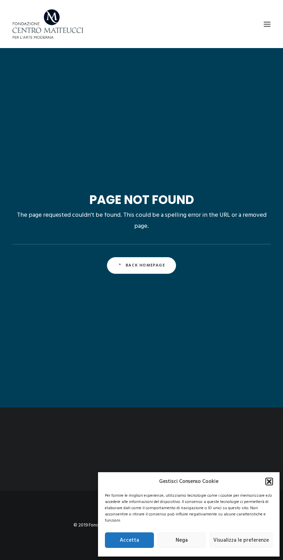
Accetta (129, 540)
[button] (269, 481)
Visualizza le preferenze (241, 540)
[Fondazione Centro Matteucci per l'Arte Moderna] (47, 24)
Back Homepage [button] (145, 265)
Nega (182, 540)
